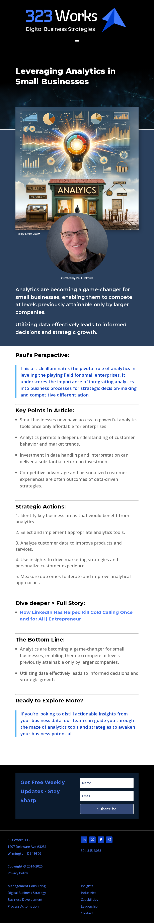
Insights (87, 886)
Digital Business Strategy (27, 893)
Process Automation (23, 906)
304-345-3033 (91, 850)
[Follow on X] (92, 839)
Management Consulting (27, 886)
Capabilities (89, 899)
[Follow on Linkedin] (84, 839)
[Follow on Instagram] (109, 839)
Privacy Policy (18, 873)
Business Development (25, 899)
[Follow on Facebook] (101, 839)
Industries (88, 893)
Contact (87, 913)
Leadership (89, 906)
